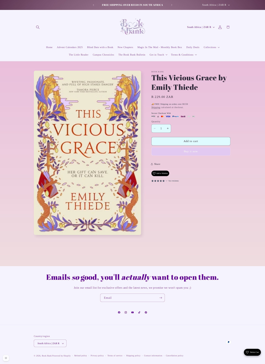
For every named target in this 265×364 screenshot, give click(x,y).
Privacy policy (97, 355)
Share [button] (157, 164)
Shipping (155, 107)
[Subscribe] (161, 298)
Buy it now (191, 151)
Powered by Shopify (61, 356)
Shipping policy (133, 355)
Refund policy (80, 355)
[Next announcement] (172, 5)
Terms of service (115, 355)
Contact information (153, 355)
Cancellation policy (174, 355)
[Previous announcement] (93, 5)
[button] (38, 27)
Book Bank (47, 356)
